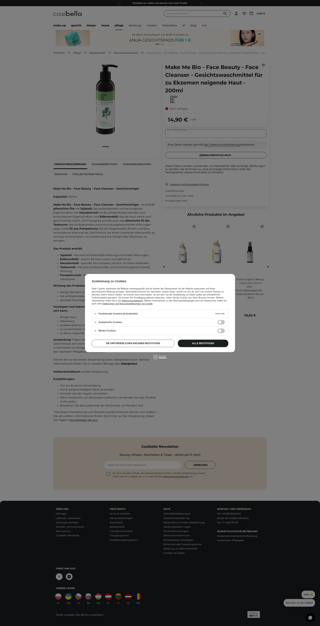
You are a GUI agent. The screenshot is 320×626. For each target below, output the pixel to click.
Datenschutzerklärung (132, 300)
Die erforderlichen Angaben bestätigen (133, 343)
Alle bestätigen (203, 343)
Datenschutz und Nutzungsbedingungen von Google (127, 303)
